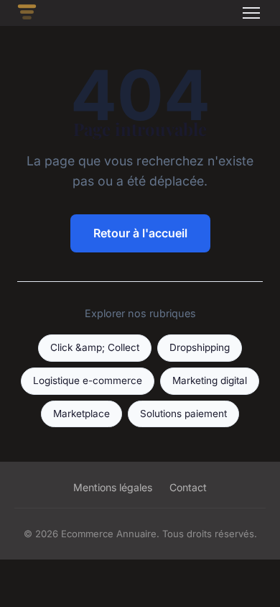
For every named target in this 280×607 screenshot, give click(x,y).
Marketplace (81, 413)
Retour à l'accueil (140, 233)
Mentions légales (112, 487)
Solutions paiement (183, 413)
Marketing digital (209, 380)
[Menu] (251, 12)
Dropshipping (199, 347)
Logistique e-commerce (87, 380)
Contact (188, 487)
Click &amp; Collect (94, 347)
